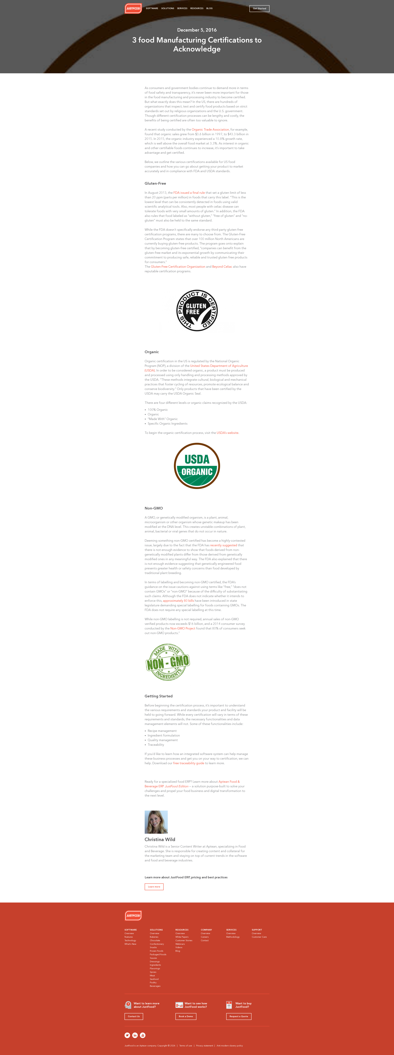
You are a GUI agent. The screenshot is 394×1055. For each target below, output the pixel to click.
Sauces (153, 958)
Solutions (167, 8)
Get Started (259, 8)
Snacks (153, 947)
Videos (178, 947)
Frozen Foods (156, 951)
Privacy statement (204, 1045)
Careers (205, 937)
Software (152, 8)
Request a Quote (239, 1016)
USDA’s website (227, 433)
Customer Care (259, 937)
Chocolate (155, 940)
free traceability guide (188, 763)
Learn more (154, 886)
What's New (130, 944)
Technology (130, 940)
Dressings (155, 961)
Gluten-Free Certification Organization (178, 266)
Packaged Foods (158, 954)
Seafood (154, 979)
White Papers (182, 937)
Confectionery (157, 944)
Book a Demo (186, 1016)
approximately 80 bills (178, 601)
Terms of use (185, 1045)
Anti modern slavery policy (230, 1045)
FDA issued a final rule (189, 193)
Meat (152, 975)
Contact (205, 940)
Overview (129, 933)
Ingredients (155, 965)
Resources (196, 8)
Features (129, 937)
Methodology (233, 937)
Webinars (180, 944)
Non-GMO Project (182, 628)
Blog (209, 8)
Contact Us (134, 1016)
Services (182, 8)
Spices (153, 972)
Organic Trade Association (210, 129)
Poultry (153, 982)
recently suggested (223, 545)
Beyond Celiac (222, 266)
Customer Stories (183, 940)
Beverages (155, 986)
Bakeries (154, 937)
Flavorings (155, 968)
